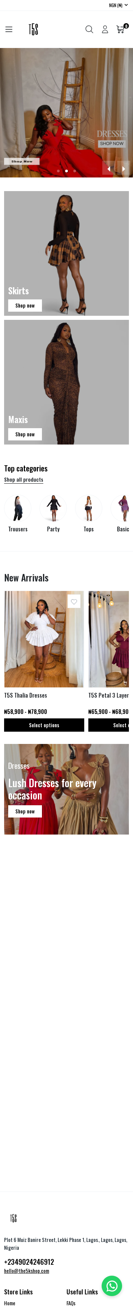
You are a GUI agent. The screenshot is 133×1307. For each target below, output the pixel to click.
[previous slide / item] (108, 168)
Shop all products (23, 479)
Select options (44, 725)
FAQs (70, 1303)
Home (9, 1303)
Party (53, 529)
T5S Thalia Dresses (25, 695)
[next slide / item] (123, 168)
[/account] (105, 29)
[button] (58, 171)
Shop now (25, 305)
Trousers (18, 529)
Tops (89, 529)
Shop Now (21, 161)
